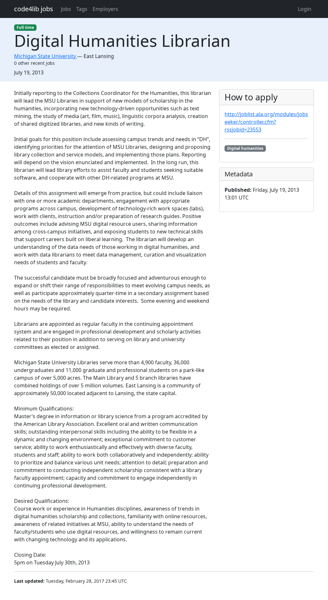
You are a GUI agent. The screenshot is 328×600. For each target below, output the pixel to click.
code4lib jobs (33, 8)
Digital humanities (245, 148)
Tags (81, 9)
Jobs (66, 9)
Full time (25, 27)
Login (304, 9)
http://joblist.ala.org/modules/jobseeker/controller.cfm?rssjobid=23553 (266, 122)
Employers (105, 9)
